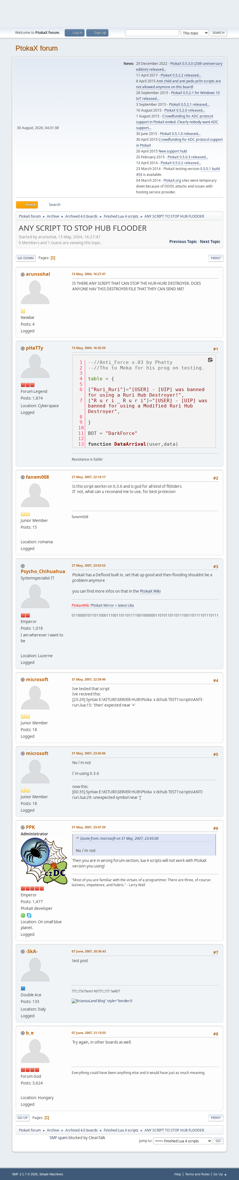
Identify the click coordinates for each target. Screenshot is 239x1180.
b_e (30, 1033)
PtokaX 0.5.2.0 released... (184, 110)
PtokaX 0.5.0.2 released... (181, 162)
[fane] (23, 534)
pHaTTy (34, 348)
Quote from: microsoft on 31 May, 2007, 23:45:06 (119, 838)
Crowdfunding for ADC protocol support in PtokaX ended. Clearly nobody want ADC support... (177, 122)
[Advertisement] (119, 13)
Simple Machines (51, 1174)
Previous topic (183, 241)
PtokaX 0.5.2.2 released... (181, 75)
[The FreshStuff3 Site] (23, 1090)
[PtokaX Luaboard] (23, 648)
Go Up (22, 1117)
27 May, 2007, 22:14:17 (89, 477)
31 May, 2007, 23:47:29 (89, 827)
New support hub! (173, 151)
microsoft (37, 679)
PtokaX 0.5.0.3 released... (188, 157)
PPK (30, 827)
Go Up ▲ (220, 1174)
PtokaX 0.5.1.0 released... (180, 133)
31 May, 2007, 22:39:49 (89, 679)
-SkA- (32, 951)
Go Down (25, 258)
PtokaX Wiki (150, 591)
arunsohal (38, 274)
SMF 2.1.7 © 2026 (25, 1174)
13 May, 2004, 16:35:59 (89, 348)
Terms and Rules (197, 1174)
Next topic (210, 241)
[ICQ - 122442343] (23, 915)
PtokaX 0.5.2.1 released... (189, 104)
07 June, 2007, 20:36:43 (89, 951)
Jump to (145, 1140)
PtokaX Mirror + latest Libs (113, 605)
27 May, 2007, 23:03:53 (89, 565)
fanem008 (37, 477)
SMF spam (59, 1137)
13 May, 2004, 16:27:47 (89, 274)
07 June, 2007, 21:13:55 (89, 1032)
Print (216, 258)
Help (177, 1174)
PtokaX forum (36, 48)
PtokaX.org (172, 180)
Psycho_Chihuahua (43, 571)
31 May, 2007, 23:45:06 (89, 753)
